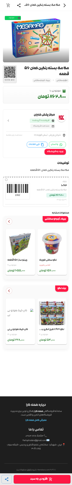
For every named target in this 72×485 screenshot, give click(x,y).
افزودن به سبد (39, 479)
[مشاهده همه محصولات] (9, 221)
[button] (36, 136)
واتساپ (54, 144)
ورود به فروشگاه (55, 151)
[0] (8, 5)
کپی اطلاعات (34, 144)
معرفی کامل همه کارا (36, 420)
